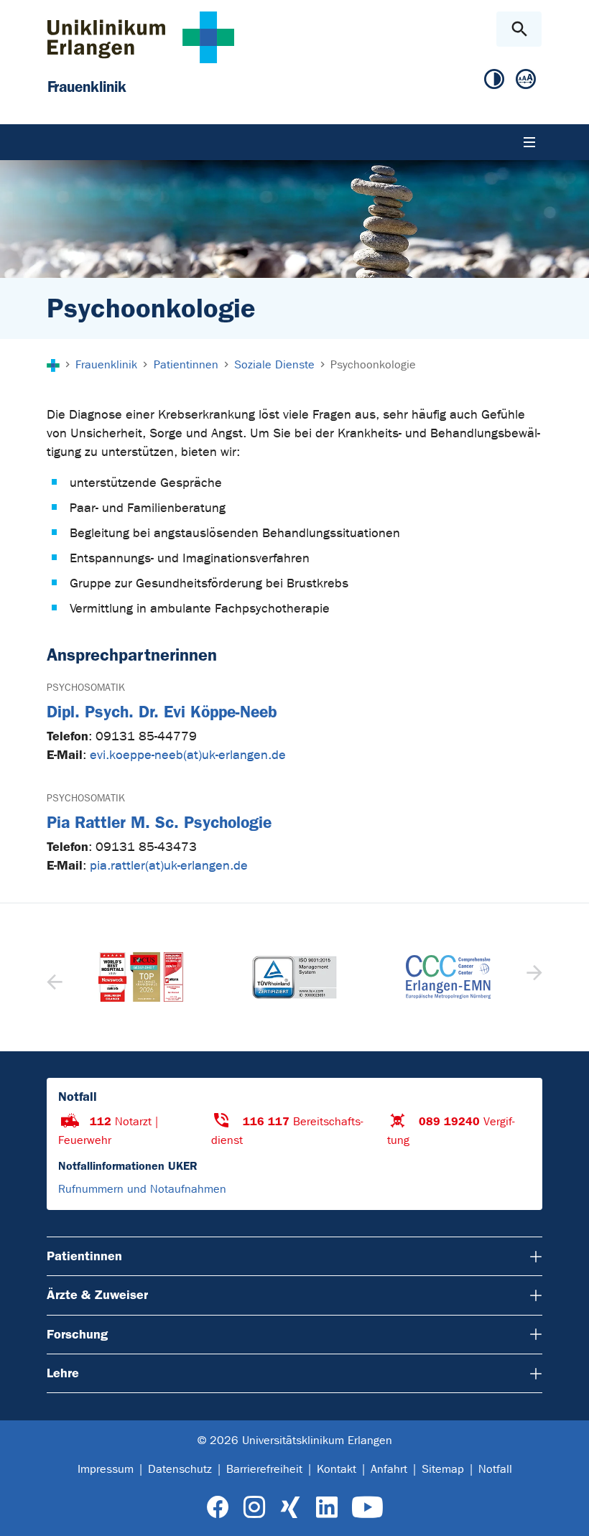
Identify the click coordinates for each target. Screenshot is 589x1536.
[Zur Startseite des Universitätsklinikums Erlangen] (140, 37)
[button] (532, 977)
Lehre (63, 1373)
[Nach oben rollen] (566, 1512)
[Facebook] (218, 1507)
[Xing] (290, 1507)
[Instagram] (254, 1507)
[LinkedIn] (326, 1507)
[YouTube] (367, 1507)
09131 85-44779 (146, 736)
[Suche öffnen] (519, 29)
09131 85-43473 (146, 847)
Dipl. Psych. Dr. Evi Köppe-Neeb (162, 712)
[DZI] (478, 977)
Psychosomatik (86, 687)
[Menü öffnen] (529, 142)
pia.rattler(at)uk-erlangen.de (169, 865)
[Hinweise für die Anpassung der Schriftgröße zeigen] (526, 79)
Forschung (77, 1334)
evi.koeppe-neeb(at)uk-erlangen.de (188, 755)
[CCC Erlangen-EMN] (325, 977)
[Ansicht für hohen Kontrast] (494, 79)
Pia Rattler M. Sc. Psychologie (159, 822)
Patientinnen (84, 1256)
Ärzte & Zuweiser (97, 1295)
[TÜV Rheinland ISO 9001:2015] (171, 977)
